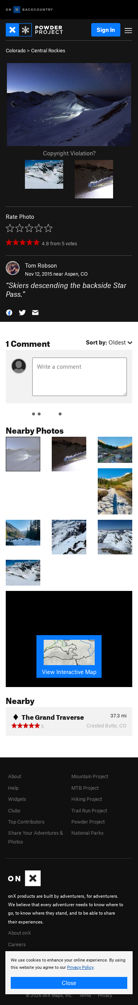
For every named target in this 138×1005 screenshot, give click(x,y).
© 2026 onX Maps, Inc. (49, 995)
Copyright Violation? (69, 153)
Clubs (14, 810)
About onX (19, 933)
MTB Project (85, 788)
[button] (9, 312)
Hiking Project (86, 799)
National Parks (87, 833)
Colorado (16, 50)
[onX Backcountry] (29, 9)
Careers (17, 944)
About (14, 776)
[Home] (38, 30)
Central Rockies (48, 50)
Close (69, 982)
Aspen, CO (76, 274)
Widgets (17, 799)
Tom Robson (41, 265)
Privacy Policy (80, 967)
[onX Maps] (24, 884)
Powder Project (88, 822)
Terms (85, 995)
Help (13, 788)
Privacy (105, 995)
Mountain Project (89, 776)
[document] (69, 973)
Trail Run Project (89, 810)
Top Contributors (26, 822)
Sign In (106, 29)
